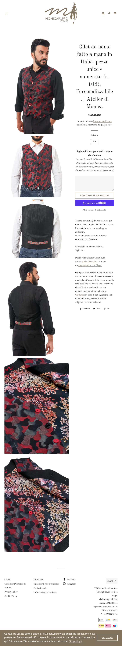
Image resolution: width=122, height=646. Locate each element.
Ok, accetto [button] (107, 638)
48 (94, 141)
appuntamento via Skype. (90, 265)
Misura (94, 135)
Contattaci (80, 294)
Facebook (71, 579)
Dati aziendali (40, 588)
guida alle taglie (89, 261)
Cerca (7, 579)
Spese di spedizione (102, 121)
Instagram (71, 583)
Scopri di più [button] (75, 641)
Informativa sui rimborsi (45, 592)
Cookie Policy (10, 596)
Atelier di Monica (109, 588)
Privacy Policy (11, 591)
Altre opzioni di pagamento (94, 210)
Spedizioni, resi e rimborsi (46, 583)
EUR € (110, 580)
